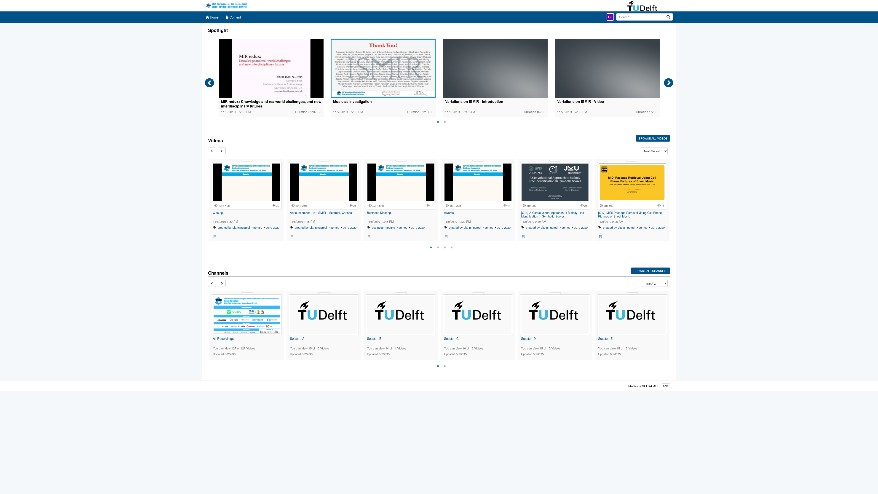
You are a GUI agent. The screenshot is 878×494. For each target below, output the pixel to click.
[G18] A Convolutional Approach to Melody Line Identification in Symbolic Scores (552, 214)
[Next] (668, 82)
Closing (218, 212)
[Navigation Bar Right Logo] (645, 5)
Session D (528, 338)
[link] (610, 17)
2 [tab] (444, 122)
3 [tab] (444, 247)
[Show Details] (247, 160)
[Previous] (209, 82)
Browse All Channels (650, 271)
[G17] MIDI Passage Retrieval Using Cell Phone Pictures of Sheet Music (630, 214)
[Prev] (212, 151)
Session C (451, 338)
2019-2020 (272, 228)
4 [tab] (451, 247)
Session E (605, 338)
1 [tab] (438, 122)
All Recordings (223, 338)
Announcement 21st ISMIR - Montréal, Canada (321, 212)
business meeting (383, 228)
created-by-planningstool (234, 228)
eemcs (257, 228)
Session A (297, 338)
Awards (449, 212)
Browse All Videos (653, 138)
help (666, 386)
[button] (215, 236)
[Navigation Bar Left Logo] (227, 5)
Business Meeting (379, 212)
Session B (374, 338)
